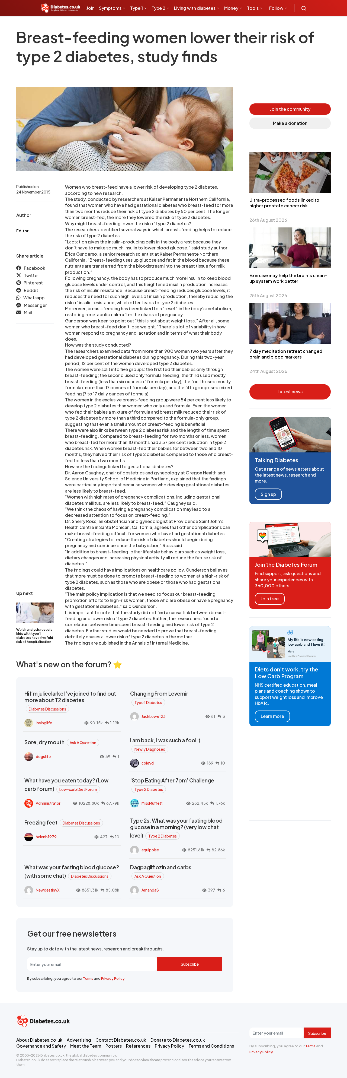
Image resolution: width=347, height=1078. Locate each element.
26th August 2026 (268, 220)
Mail (28, 313)
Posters (113, 1046)
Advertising (79, 1040)
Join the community (290, 109)
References (138, 1046)
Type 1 (136, 8)
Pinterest (33, 283)
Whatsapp (33, 298)
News (94, 24)
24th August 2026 (268, 371)
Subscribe (190, 964)
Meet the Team (85, 1046)
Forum (130, 24)
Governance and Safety (41, 1046)
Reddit (31, 290)
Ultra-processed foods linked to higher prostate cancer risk (284, 202)
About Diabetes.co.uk (39, 1040)
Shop (114, 24)
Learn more (272, 716)
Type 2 (158, 8)
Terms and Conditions (211, 1046)
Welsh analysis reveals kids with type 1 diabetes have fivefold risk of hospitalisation (34, 635)
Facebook (34, 268)
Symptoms (110, 8)
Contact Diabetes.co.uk (120, 1040)
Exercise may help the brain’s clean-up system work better (288, 278)
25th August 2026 (268, 295)
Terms (88, 978)
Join (90, 8)
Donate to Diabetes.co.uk (177, 1040)
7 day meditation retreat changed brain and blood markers (285, 354)
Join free (270, 598)
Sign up (268, 494)
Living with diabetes (195, 8)
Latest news (290, 391)
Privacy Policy (113, 978)
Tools (253, 8)
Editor (22, 230)
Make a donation (290, 123)
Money (231, 8)
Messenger (35, 305)
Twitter (31, 275)
